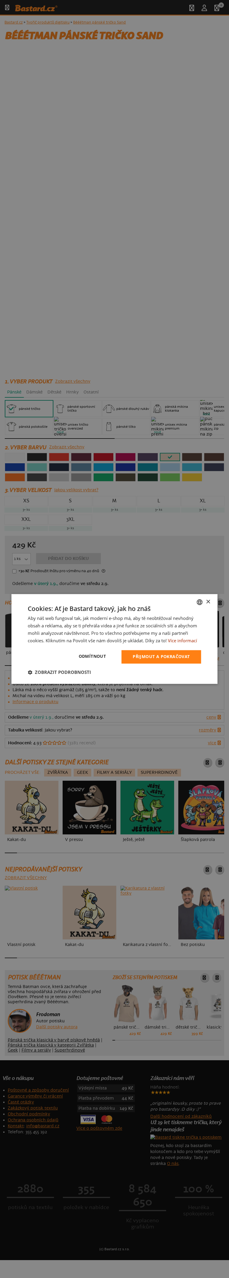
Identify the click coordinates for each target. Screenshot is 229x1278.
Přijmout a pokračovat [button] (161, 657)
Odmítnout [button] (92, 656)
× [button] (208, 602)
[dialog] (114, 639)
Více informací (182, 640)
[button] (59, 672)
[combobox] (200, 602)
